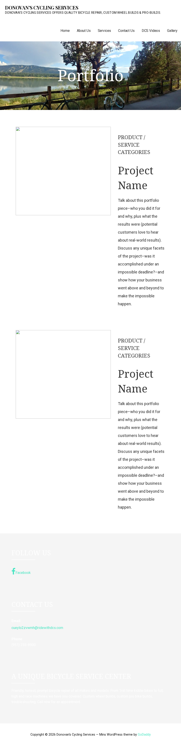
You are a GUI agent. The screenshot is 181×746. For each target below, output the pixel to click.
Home (65, 31)
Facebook (23, 573)
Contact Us (126, 31)
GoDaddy (144, 734)
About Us (84, 31)
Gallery (172, 31)
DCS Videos (151, 31)
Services (104, 31)
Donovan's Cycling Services (41, 7)
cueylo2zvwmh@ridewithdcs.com (37, 628)
